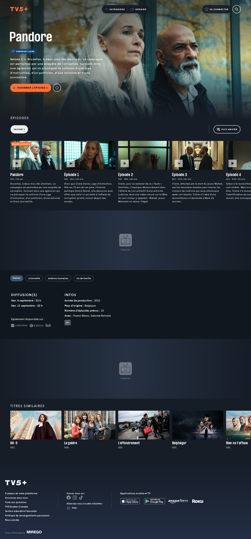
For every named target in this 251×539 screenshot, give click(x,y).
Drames (17, 278)
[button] (115, 9)
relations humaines (58, 278)
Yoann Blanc (81, 315)
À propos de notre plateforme (21, 493)
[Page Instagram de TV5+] (75, 498)
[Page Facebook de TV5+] (69, 498)
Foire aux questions (16, 502)
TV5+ (74, 507)
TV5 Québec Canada (16, 506)
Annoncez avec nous (16, 497)
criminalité (34, 278)
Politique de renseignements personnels (27, 515)
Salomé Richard (101, 315)
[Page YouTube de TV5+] (81, 498)
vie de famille (83, 278)
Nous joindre (12, 520)
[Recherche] (237, 9)
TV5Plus (19, 9)
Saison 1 (19, 129)
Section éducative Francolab (21, 511)
